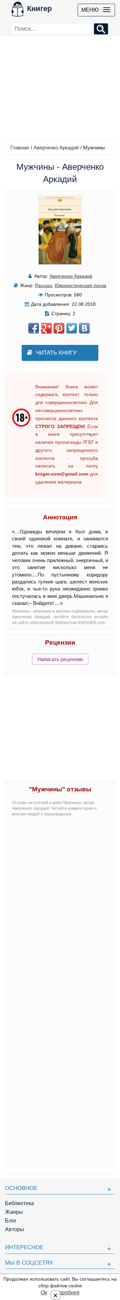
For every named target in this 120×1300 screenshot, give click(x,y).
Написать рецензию (60, 659)
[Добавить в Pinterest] (59, 328)
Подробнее (66, 1292)
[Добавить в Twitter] (71, 328)
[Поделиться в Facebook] (33, 328)
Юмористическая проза (80, 285)
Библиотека (19, 1203)
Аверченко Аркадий (56, 147)
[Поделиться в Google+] (46, 328)
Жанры (14, 1212)
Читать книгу (56, 353)
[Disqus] (60, 905)
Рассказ (43, 285)
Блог (11, 1220)
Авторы (14, 1229)
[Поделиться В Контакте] (84, 328)
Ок (44, 1292)
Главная (19, 147)
